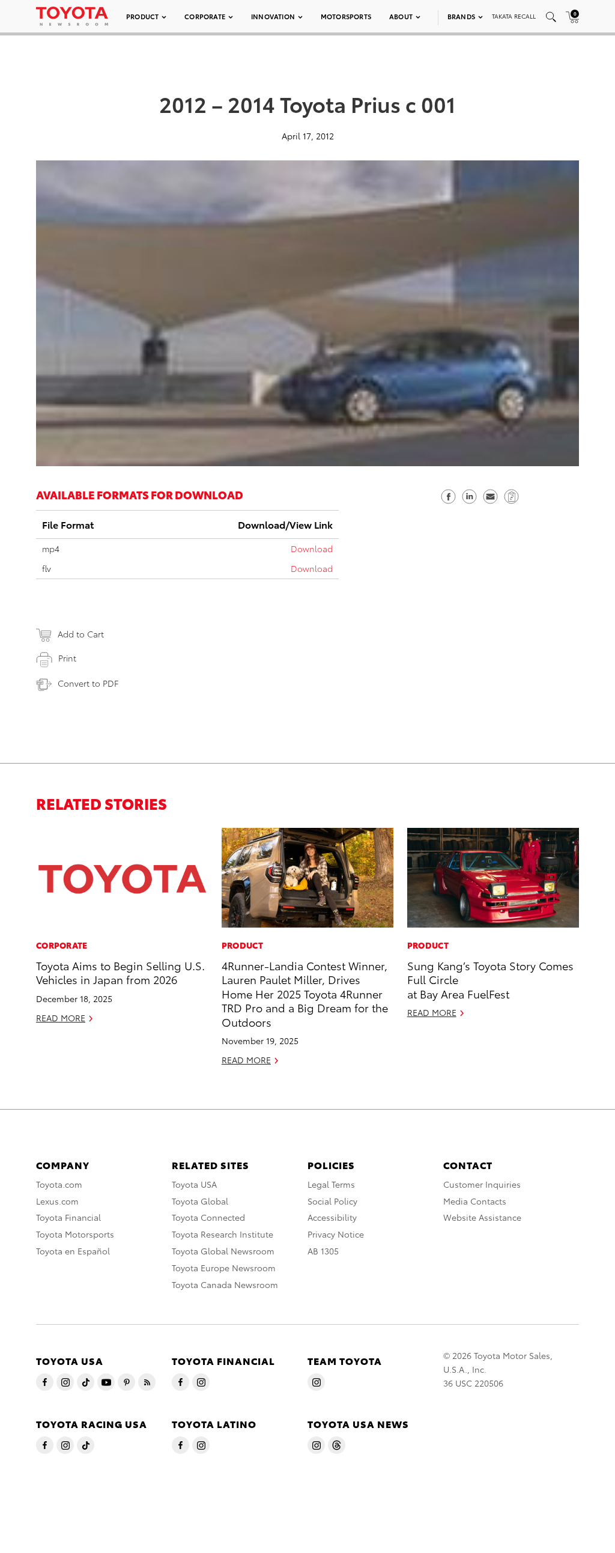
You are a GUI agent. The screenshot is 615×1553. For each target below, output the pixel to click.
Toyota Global (200, 1201)
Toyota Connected (208, 1217)
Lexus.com (57, 1201)
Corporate (204, 16)
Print (67, 658)
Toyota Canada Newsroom (225, 1284)
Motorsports (346, 16)
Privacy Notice (336, 1234)
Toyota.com (59, 1184)
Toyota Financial (68, 1217)
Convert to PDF (88, 683)
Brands (461, 16)
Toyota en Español (73, 1251)
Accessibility (332, 1217)
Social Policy (332, 1201)
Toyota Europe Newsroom (224, 1268)
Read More (60, 1018)
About (401, 16)
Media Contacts (474, 1201)
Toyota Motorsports (75, 1234)
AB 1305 (323, 1251)
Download (312, 548)
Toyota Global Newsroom (223, 1251)
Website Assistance (482, 1217)
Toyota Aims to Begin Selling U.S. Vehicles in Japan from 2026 (120, 972)
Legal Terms (331, 1184)
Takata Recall (514, 15)
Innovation (273, 16)
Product (142, 16)
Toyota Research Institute (222, 1234)
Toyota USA (194, 1184)
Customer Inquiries (482, 1184)
